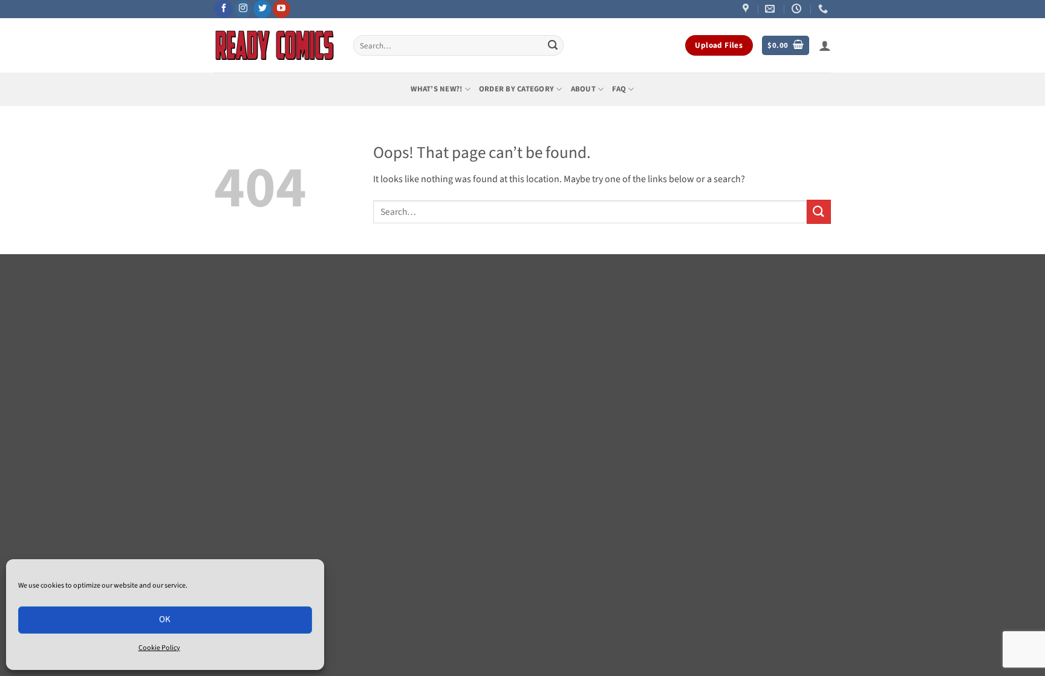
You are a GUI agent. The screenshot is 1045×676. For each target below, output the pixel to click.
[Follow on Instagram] (243, 9)
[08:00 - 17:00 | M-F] (798, 9)
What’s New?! (436, 89)
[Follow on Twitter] (262, 9)
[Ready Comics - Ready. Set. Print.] (274, 45)
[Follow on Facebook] (223, 9)
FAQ (619, 89)
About (583, 89)
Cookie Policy (159, 648)
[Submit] (552, 45)
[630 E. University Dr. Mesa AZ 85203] (747, 9)
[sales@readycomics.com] (771, 9)
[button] (785, 46)
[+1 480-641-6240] (824, 9)
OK (165, 619)
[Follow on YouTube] (281, 9)
